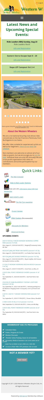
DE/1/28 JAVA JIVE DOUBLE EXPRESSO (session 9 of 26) (21, 257)
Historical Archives (17, 232)
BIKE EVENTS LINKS (16, 197)
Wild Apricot (23, 396)
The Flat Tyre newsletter (24, 202)
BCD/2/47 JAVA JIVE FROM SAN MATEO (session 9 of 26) (21, 251)
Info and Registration (22, 48)
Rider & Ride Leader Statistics (20, 183)
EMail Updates (16, 218)
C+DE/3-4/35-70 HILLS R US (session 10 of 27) (18, 302)
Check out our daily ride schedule (19, 147)
